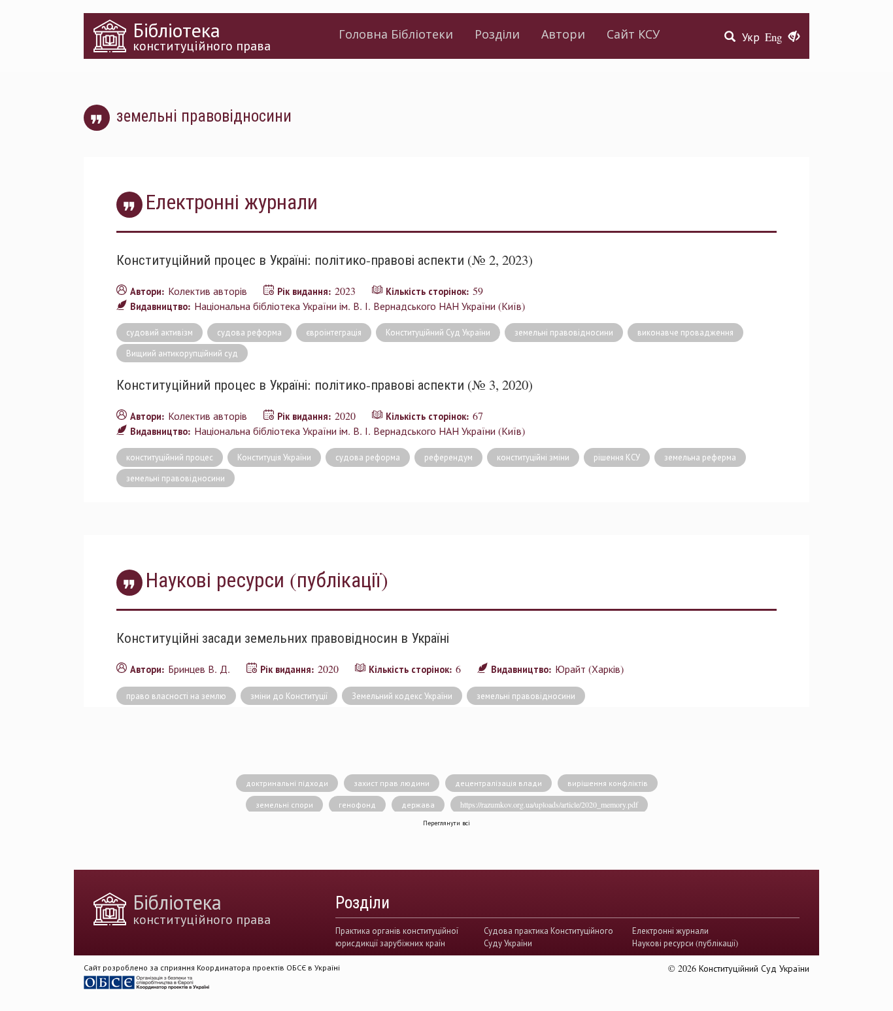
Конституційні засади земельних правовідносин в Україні (282, 637)
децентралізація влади (498, 783)
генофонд (357, 804)
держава (418, 804)
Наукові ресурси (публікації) (685, 943)
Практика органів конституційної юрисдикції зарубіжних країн (396, 936)
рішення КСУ (617, 457)
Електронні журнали (670, 930)
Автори (563, 34)
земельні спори (284, 804)
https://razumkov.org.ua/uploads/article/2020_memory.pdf (549, 804)
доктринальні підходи (287, 783)
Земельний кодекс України (402, 696)
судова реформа (249, 332)
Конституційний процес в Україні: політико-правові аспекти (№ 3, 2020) (324, 384)
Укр (751, 36)
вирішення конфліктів (607, 783)
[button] (794, 37)
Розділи (497, 34)
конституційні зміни (533, 457)
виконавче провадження (685, 332)
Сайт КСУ (633, 34)
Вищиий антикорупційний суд (182, 353)
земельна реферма (700, 457)
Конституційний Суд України (438, 332)
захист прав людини (392, 783)
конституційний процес (169, 457)
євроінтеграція (334, 332)
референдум (448, 457)
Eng (773, 36)
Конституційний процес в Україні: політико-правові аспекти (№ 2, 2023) (324, 259)
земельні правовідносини (563, 332)
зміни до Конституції (289, 696)
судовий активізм (159, 332)
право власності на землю (176, 696)
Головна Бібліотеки (396, 34)
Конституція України (274, 457)
